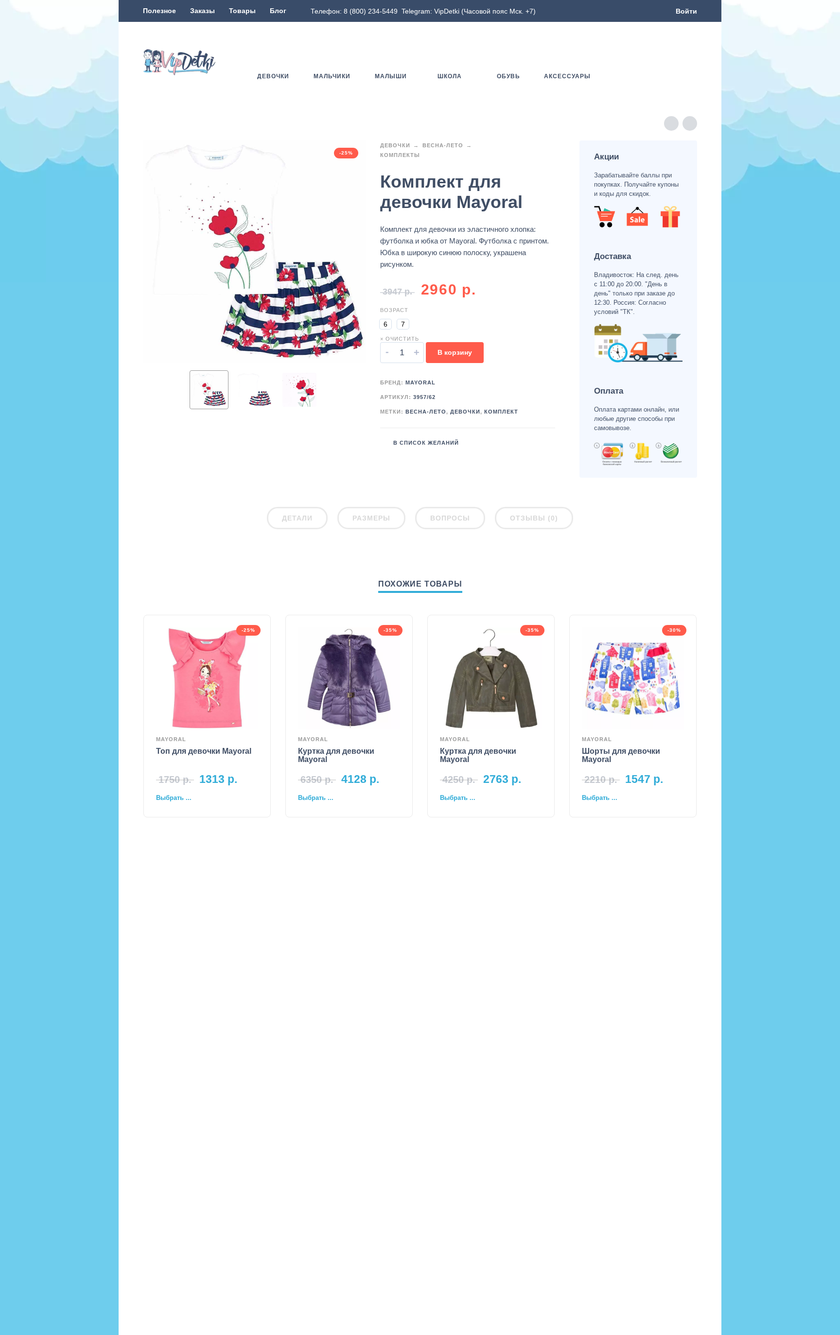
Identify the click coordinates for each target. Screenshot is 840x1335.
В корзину (455, 352)
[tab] (297, 520)
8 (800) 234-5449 (371, 11)
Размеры (371, 518)
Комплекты (400, 155)
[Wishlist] (635, 62)
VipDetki (446, 11)
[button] (663, 62)
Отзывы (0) (534, 518)
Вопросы (450, 518)
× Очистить (399, 339)
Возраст (394, 310)
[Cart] (691, 62)
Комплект (501, 412)
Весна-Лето (442, 145)
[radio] (385, 324)
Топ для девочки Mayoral (203, 751)
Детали (297, 518)
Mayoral (420, 382)
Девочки (395, 145)
